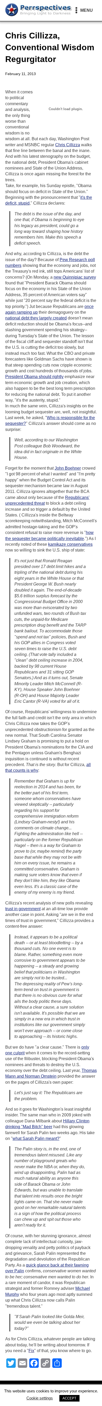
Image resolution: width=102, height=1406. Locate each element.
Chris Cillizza (67, 145)
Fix (31, 1350)
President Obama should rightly (34, 376)
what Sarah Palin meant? (36, 1138)
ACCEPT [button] (69, 1398)
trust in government (23, 909)
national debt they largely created (36, 318)
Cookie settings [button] (39, 1398)
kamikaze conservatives (70, 544)
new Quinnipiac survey (75, 277)
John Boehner (68, 468)
